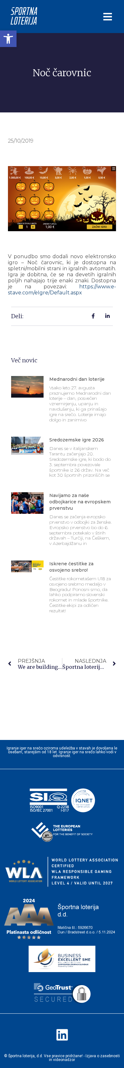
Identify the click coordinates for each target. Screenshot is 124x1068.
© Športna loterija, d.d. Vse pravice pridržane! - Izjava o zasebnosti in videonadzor (62, 1058)
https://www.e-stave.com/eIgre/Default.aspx (62, 290)
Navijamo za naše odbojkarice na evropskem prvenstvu (80, 502)
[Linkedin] (62, 1035)
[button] (8, 38)
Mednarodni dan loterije (77, 379)
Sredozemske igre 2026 (76, 440)
